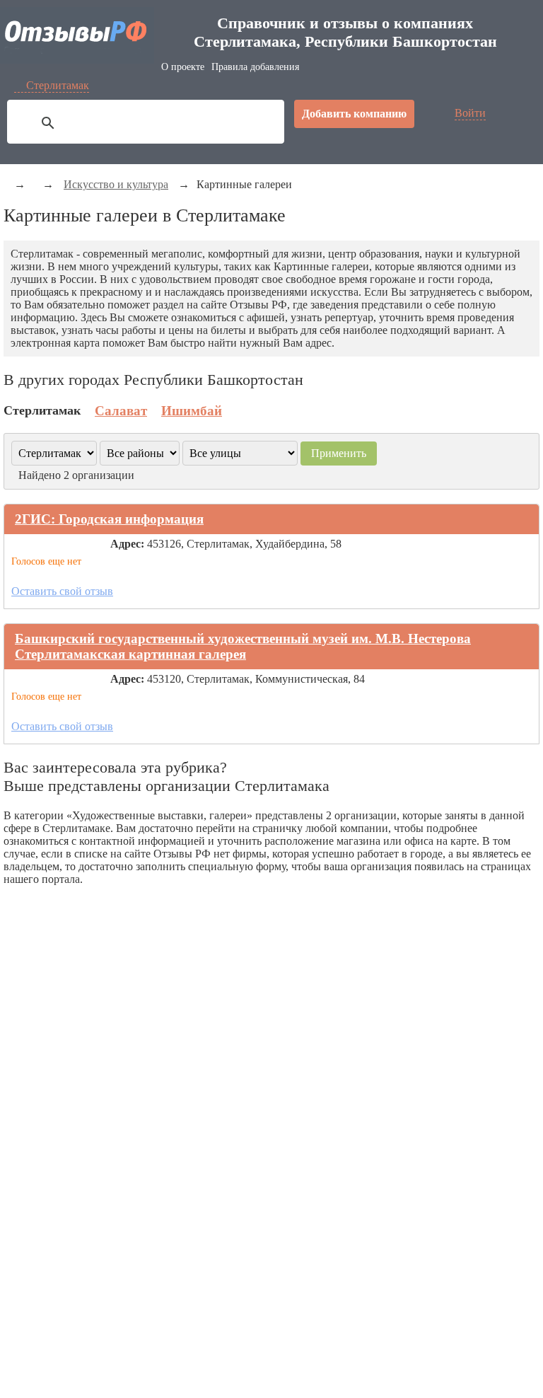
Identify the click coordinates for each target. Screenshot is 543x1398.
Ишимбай (191, 410)
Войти (470, 113)
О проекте (182, 67)
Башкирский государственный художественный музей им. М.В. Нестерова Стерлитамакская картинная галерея (243, 646)
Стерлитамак (57, 85)
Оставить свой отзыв (62, 591)
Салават (121, 410)
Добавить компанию (354, 114)
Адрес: (127, 544)
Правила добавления (255, 67)
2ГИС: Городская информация (109, 519)
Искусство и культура (116, 184)
